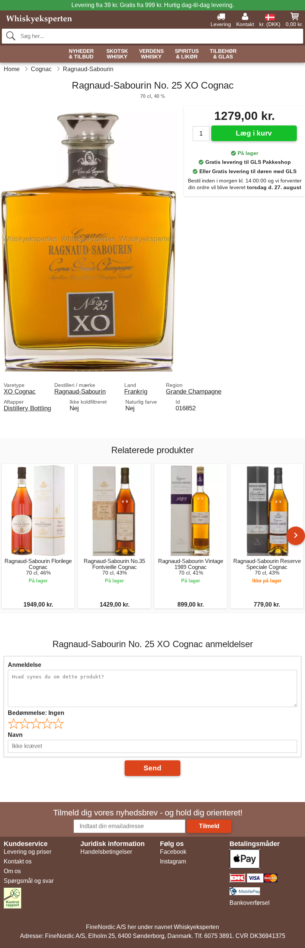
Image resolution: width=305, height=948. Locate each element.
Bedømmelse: (36, 713)
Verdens (151, 54)
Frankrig (135, 391)
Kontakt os (18, 861)
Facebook (173, 852)
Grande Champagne (193, 391)
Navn (15, 735)
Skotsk (117, 54)
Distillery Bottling (27, 408)
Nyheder (81, 54)
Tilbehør (223, 54)
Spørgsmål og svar (29, 881)
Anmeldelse (24, 665)
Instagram (173, 861)
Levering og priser (27, 852)
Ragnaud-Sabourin (80, 391)
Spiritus (187, 54)
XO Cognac (20, 391)
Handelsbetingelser (106, 852)
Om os (12, 871)
